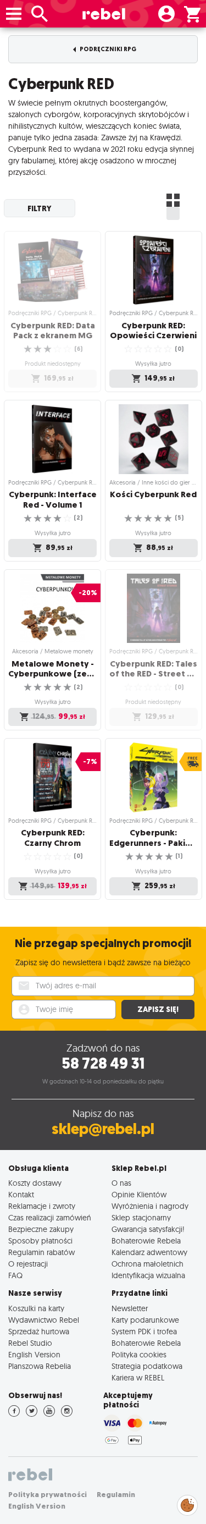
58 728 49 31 (103, 1063)
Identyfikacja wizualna (148, 1275)
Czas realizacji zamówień (49, 1217)
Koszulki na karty (36, 1308)
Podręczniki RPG (107, 49)
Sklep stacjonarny (141, 1217)
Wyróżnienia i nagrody (150, 1206)
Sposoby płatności (40, 1240)
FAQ (15, 1275)
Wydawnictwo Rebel (43, 1319)
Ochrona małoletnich (147, 1263)
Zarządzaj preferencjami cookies (187, 1503)
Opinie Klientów (139, 1194)
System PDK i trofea (144, 1331)
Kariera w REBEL (138, 1377)
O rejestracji (28, 1263)
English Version (34, 1354)
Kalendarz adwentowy (149, 1252)
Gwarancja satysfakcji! (148, 1229)
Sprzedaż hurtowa (38, 1331)
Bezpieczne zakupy (41, 1229)
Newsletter (130, 1308)
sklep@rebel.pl (103, 1129)
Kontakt (21, 1194)
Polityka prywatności (47, 1494)
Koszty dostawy (35, 1182)
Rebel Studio (30, 1342)
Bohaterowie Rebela (146, 1240)
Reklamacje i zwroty (41, 1206)
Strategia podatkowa (147, 1366)
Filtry (39, 208)
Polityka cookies (139, 1354)
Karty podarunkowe (145, 1319)
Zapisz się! (158, 1009)
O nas (121, 1182)
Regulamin (116, 1494)
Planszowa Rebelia (39, 1366)
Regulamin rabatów (41, 1252)
